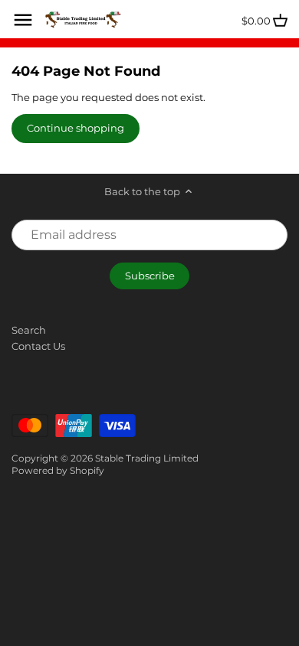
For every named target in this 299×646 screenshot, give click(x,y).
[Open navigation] (23, 19)
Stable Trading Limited (147, 458)
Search (29, 330)
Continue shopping (75, 128)
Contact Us (38, 346)
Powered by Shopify (58, 470)
